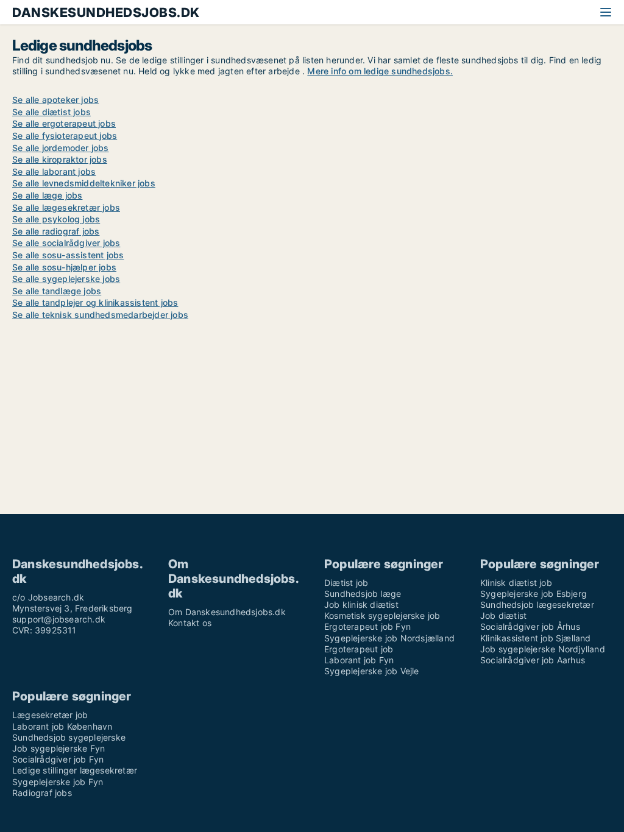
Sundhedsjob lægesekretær (537, 604)
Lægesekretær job (50, 715)
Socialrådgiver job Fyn (58, 759)
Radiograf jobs (42, 793)
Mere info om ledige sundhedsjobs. (380, 71)
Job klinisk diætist (361, 604)
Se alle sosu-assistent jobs (68, 255)
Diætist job (346, 582)
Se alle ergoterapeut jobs (64, 123)
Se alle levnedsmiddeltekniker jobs (83, 183)
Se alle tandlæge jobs (56, 291)
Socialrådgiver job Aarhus (532, 660)
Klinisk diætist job (516, 582)
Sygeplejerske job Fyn (57, 782)
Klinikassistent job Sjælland (535, 638)
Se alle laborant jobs (54, 171)
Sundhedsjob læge (362, 593)
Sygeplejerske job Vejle (371, 671)
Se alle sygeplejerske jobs (66, 278)
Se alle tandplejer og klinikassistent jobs (95, 302)
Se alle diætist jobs (51, 112)
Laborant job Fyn (359, 660)
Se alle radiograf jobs (55, 231)
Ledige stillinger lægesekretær (74, 770)
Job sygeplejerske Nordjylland (542, 649)
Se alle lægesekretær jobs (66, 207)
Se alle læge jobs (47, 195)
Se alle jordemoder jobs (60, 148)
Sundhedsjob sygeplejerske (69, 737)
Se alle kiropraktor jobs (59, 159)
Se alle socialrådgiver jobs (66, 243)
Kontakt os (189, 623)
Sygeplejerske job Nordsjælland (389, 638)
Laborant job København (62, 726)
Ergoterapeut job (358, 649)
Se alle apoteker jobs (55, 99)
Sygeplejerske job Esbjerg (533, 593)
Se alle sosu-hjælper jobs (64, 267)
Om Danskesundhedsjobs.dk (227, 612)
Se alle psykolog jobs (56, 219)
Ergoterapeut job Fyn (367, 626)
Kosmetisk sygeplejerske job (382, 615)
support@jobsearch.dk (58, 619)
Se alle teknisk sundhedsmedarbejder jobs (100, 314)
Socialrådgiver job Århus (530, 626)
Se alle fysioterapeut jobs (64, 135)
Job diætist (503, 615)
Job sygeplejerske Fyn (58, 748)
